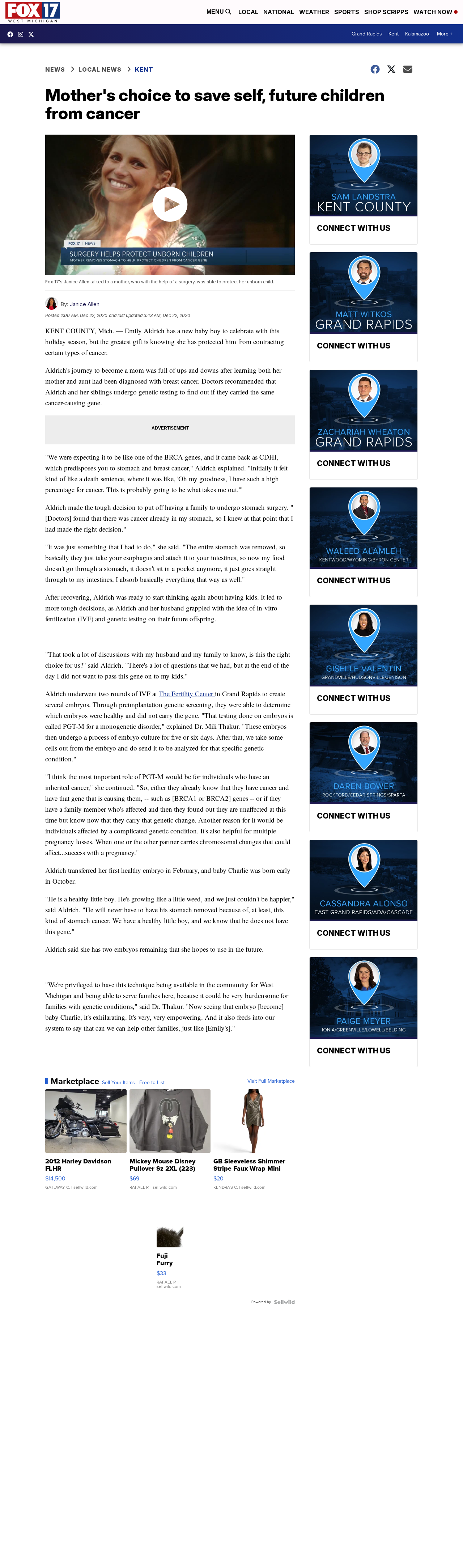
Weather (314, 12)
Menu (216, 12)
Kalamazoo (417, 34)
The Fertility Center (187, 693)
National (278, 12)
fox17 (33, 34)
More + (445, 34)
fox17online (12, 34)
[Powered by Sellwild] (284, 1302)
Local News (100, 69)
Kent (393, 34)
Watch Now (433, 12)
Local (248, 12)
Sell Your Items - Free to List (133, 1082)
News (55, 69)
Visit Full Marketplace (271, 1081)
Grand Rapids (367, 34)
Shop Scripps (386, 12)
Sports (346, 12)
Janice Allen (84, 304)
